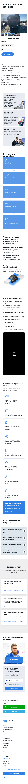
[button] (7, 54)
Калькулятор (6, 738)
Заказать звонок (14, 688)
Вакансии (5, 747)
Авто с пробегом (7, 733)
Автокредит (6, 756)
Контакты (5, 749)
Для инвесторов (7, 758)
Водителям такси (7, 729)
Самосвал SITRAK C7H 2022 (16, 10)
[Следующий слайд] (24, 24)
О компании (6, 745)
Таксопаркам (6, 731)
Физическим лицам (8, 727)
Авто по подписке (7, 740)
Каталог (8, 10)
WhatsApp (14, 707)
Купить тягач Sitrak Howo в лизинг (13, 598)
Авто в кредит (6, 751)
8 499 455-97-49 (7, 763)
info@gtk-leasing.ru (8, 765)
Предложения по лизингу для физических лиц (12, 582)
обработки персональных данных (14, 685)
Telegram (14, 711)
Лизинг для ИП (7, 736)
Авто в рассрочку (7, 754)
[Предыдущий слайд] (4, 24)
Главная (3, 10)
